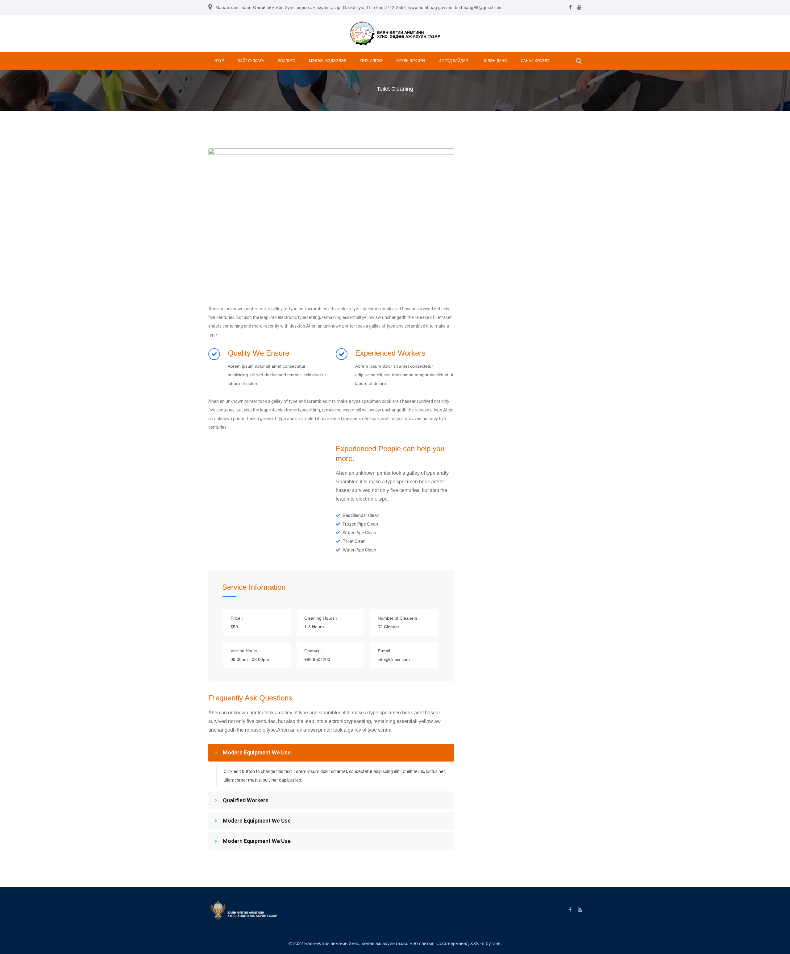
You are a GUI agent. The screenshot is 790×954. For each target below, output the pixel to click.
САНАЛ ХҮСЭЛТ (535, 61)
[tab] (331, 753)
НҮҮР (219, 61)
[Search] (579, 60)
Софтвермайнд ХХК (458, 943)
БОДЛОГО (286, 61)
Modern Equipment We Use (257, 752)
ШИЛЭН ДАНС (494, 61)
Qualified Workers (245, 800)
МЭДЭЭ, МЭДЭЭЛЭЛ (327, 61)
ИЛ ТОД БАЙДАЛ (453, 61)
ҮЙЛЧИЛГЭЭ (371, 61)
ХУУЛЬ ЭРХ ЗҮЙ (410, 61)
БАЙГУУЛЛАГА (251, 61)
